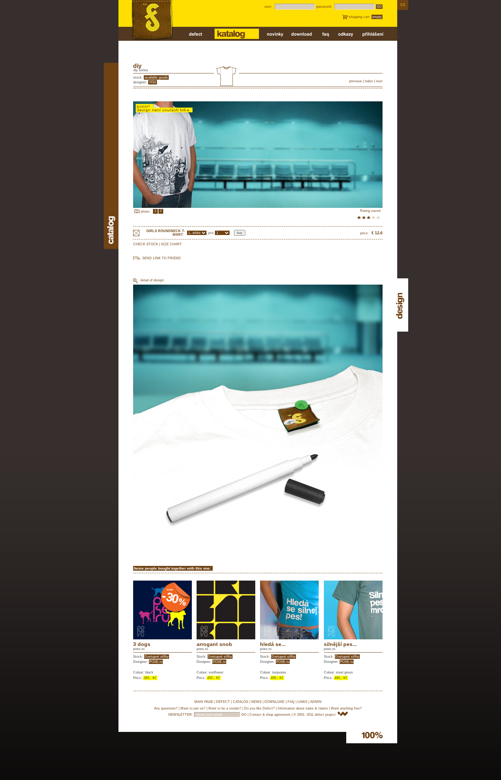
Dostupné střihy (157, 656)
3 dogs (141, 644)
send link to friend (161, 258)
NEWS (256, 702)
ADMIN (316, 702)
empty (377, 17)
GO (379, 6)
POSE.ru (155, 662)
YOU (152, 82)
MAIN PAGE (203, 702)
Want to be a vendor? (224, 708)
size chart (171, 244)
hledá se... (273, 644)
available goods (156, 77)
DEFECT (223, 702)
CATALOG (240, 702)
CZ (403, 5)
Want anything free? (346, 708)
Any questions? (166, 708)
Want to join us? (192, 708)
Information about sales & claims (303, 708)
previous (355, 81)
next (379, 81)
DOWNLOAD (274, 702)
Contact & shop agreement (269, 714)
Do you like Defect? (259, 708)
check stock (145, 244)
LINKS (302, 702)
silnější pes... (340, 644)
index (369, 81)
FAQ (291, 702)
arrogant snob (214, 644)
